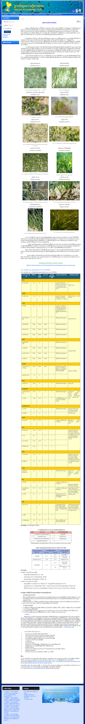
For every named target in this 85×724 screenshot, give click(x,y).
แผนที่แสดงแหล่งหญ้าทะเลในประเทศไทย (51, 263)
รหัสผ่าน (6, 25)
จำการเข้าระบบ (8, 28)
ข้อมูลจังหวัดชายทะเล (26, 14)
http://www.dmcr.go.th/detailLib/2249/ (34, 668)
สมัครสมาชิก (6, 34)
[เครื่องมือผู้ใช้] (78, 21)
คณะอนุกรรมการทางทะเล (40, 14)
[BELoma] (60, 702)
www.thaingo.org (68, 627)
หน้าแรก (6, 14)
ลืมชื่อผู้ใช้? (5, 36)
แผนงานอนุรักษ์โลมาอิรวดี (55, 14)
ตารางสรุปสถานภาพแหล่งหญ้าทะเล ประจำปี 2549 (35, 270)
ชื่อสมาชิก (6, 21)
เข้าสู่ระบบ (7, 32)
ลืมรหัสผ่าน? (6, 37)
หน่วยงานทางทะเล (14, 14)
